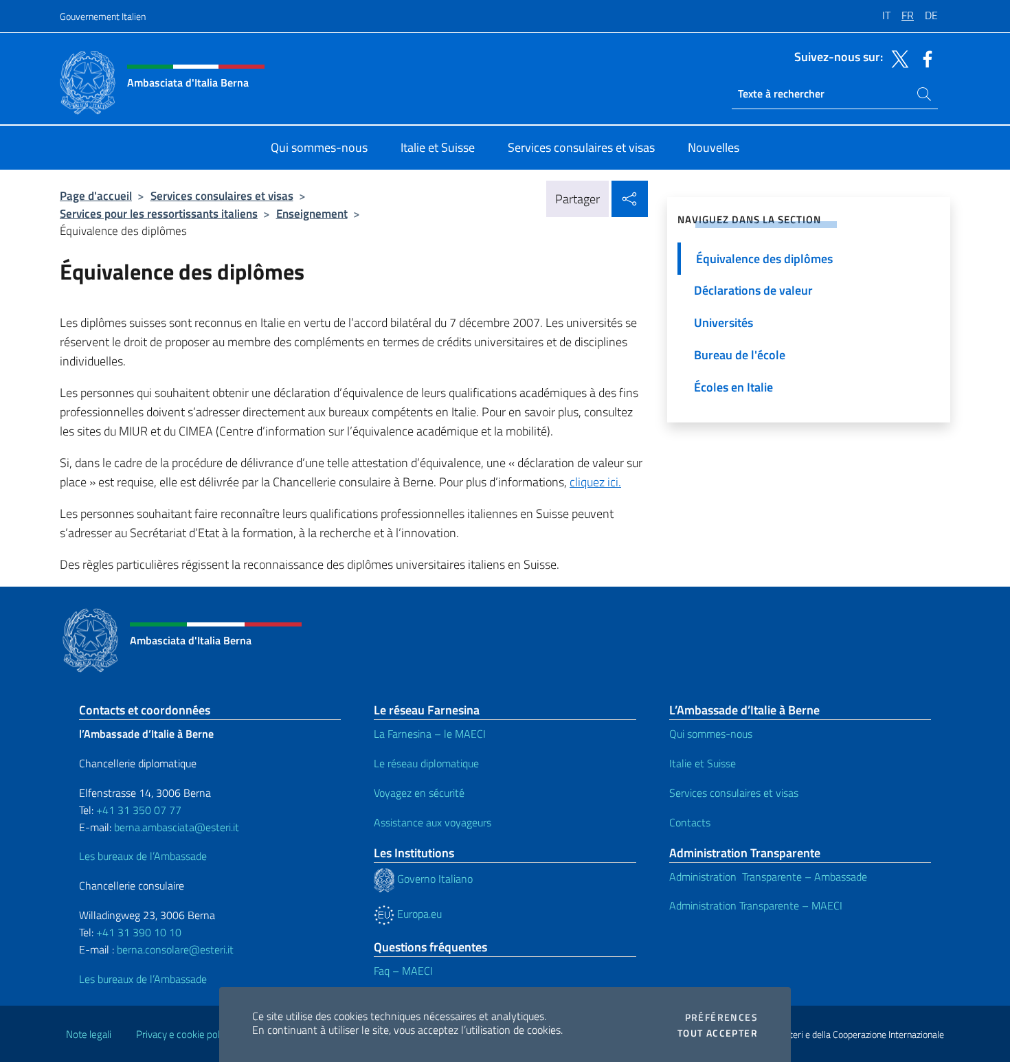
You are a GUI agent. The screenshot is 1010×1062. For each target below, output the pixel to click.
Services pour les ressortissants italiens (159, 213)
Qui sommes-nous (710, 733)
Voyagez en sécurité (419, 792)
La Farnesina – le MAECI (430, 733)
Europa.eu (418, 913)
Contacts (689, 822)
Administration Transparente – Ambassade (768, 876)
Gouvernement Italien (103, 16)
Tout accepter (717, 1033)
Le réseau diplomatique (426, 763)
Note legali (88, 1034)
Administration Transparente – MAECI (755, 905)
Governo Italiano (433, 878)
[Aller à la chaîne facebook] (924, 57)
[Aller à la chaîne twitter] (896, 57)
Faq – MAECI (403, 970)
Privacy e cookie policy (184, 1034)
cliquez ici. (595, 482)
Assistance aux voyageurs (432, 822)
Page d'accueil (96, 195)
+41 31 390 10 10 (137, 932)
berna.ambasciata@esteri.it (175, 827)
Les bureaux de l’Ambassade (143, 856)
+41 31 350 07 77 (138, 810)
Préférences (721, 1017)
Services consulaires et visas (221, 195)
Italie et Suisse (702, 763)
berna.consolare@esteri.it (175, 949)
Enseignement (312, 213)
